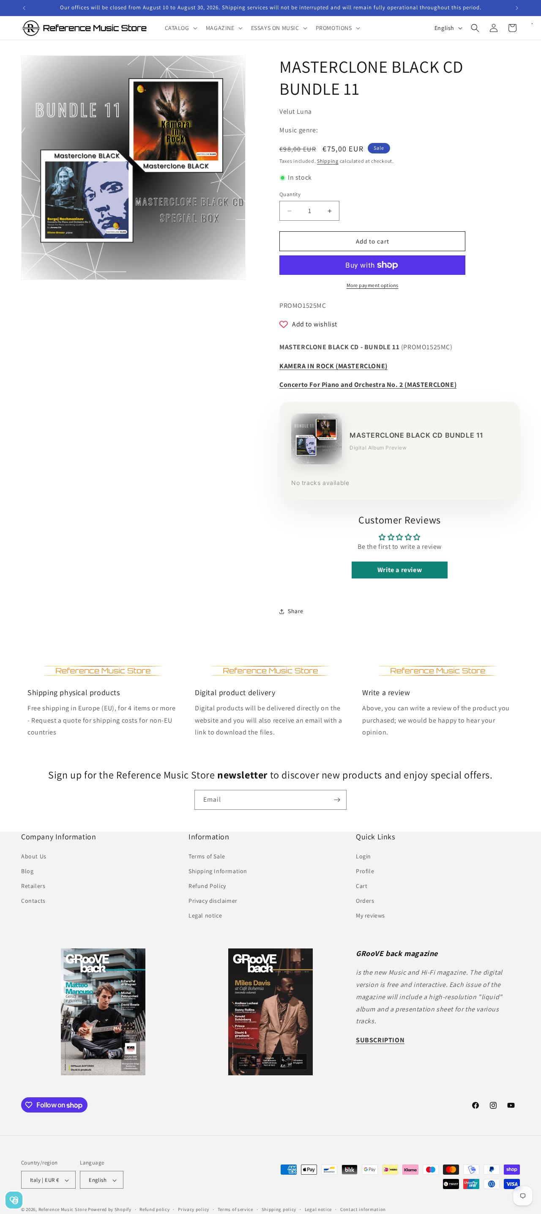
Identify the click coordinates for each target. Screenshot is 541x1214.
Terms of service (235, 1209)
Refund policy (154, 1209)
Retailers (33, 886)
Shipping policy (279, 1209)
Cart (361, 886)
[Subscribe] (337, 800)
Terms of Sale (207, 856)
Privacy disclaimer (213, 900)
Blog (27, 870)
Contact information (363, 1209)
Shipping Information (218, 870)
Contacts (33, 900)
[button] (180, 28)
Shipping (328, 161)
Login (363, 856)
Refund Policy (207, 886)
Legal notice (205, 915)
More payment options (373, 285)
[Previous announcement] (24, 8)
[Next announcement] (517, 8)
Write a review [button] (399, 570)
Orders (365, 900)
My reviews (370, 915)
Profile (365, 870)
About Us (33, 856)
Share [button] (295, 611)
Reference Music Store (62, 1210)
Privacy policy (193, 1209)
